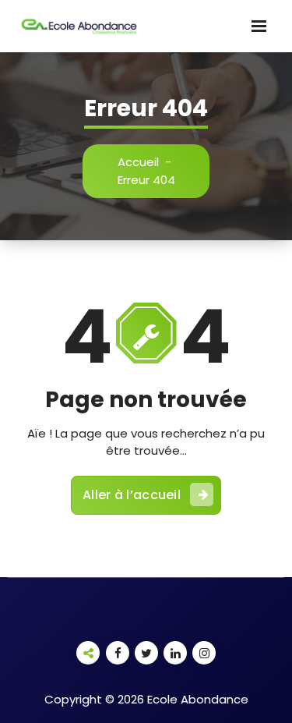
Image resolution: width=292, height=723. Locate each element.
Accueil (138, 162)
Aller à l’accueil (132, 495)
